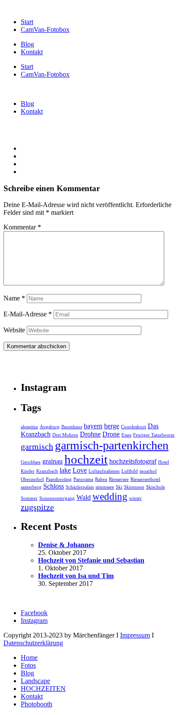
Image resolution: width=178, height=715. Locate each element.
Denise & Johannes (66, 544)
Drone (111, 434)
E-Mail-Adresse (27, 314)
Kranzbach (47, 471)
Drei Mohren (65, 435)
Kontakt (32, 52)
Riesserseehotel (145, 479)
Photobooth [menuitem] (36, 704)
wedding (109, 496)
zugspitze (37, 507)
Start (27, 21)
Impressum (135, 635)
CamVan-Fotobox (45, 29)
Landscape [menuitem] (35, 680)
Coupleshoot (133, 426)
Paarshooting (59, 479)
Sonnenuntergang (57, 498)
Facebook (34, 612)
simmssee (104, 487)
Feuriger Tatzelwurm (154, 435)
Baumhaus (71, 426)
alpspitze (29, 426)
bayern (93, 426)
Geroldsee (31, 462)
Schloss (53, 486)
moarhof (148, 471)
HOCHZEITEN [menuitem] (43, 688)
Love (80, 470)
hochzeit (86, 459)
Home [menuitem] (29, 657)
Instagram (34, 620)
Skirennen (134, 487)
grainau (52, 461)
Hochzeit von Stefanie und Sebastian (91, 560)
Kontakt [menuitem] (32, 696)
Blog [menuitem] (27, 673)
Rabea (101, 479)
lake (65, 470)
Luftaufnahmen (104, 471)
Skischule (155, 487)
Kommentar (22, 227)
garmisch (37, 446)
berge (111, 426)
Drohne (90, 434)
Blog (27, 44)
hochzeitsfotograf (132, 461)
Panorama (83, 479)
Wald (83, 497)
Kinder (28, 471)
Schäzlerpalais (80, 487)
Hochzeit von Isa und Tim (76, 575)
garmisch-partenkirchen (111, 445)
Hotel (163, 462)
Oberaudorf (32, 479)
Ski (119, 487)
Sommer (29, 498)
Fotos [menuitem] (28, 665)
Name (14, 298)
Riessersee (119, 479)
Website (14, 330)
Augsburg (50, 426)
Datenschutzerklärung (33, 643)
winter (135, 498)
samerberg (31, 487)
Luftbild (129, 471)
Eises (126, 435)
